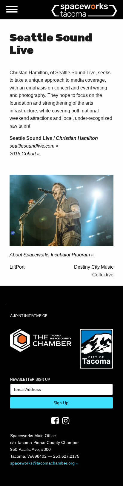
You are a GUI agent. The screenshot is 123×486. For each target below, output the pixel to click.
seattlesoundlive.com (32, 145)
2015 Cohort (23, 153)
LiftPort (17, 267)
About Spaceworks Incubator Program (50, 254)
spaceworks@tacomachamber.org (42, 463)
